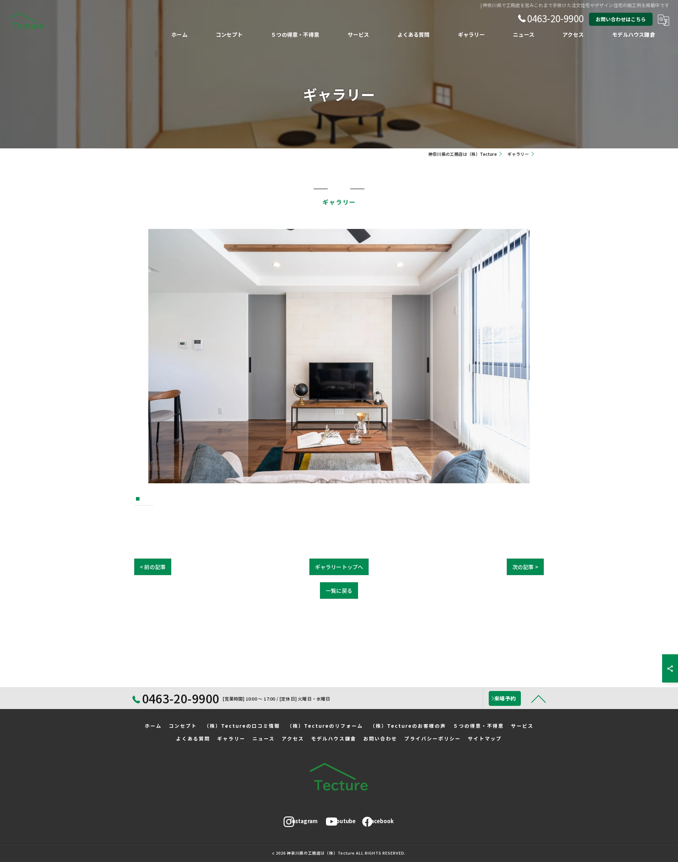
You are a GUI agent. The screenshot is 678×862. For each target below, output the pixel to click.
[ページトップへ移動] (538, 698)
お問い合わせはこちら (621, 19)
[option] (339, 356)
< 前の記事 (153, 567)
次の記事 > (525, 567)
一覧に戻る (339, 590)
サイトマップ (485, 738)
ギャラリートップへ (339, 567)
